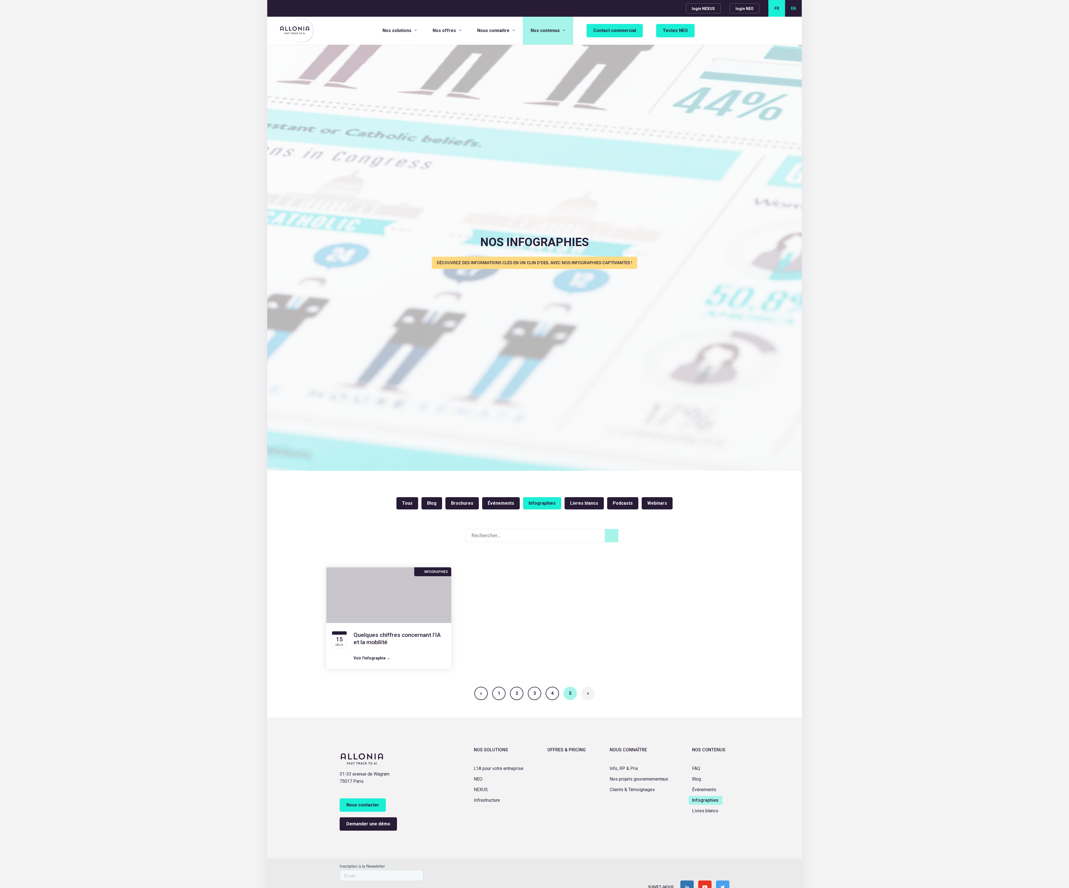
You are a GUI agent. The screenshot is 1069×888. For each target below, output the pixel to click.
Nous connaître (493, 30)
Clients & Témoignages (632, 789)
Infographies (542, 503)
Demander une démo (368, 823)
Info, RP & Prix (624, 768)
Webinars (657, 503)
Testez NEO (675, 30)
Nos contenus (545, 30)
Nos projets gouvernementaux (639, 779)
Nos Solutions (491, 749)
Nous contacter (362, 805)
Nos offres (444, 30)
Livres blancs (584, 503)
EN (793, 8)
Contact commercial (614, 30)
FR (776, 8)
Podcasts (623, 503)
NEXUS (481, 789)
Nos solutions (397, 30)
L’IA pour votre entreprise (498, 768)
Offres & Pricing (566, 749)
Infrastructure (487, 800)
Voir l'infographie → (372, 658)
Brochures (462, 503)
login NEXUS (703, 8)
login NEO (744, 8)
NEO (478, 779)
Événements (501, 503)
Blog (432, 503)
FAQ (696, 768)
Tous (407, 503)
